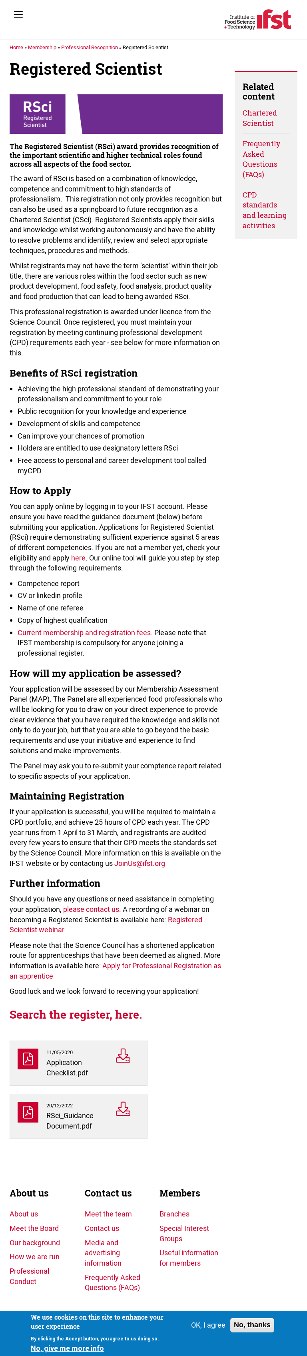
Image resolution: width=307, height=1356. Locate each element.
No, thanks (252, 1325)
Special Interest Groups (184, 1233)
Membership (42, 47)
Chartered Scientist (260, 118)
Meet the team (108, 1213)
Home (16, 47)
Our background (35, 1242)
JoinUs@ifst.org (139, 863)
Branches (174, 1213)
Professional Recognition (89, 47)
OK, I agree (208, 1325)
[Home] (257, 19)
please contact (87, 909)
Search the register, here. (77, 1014)
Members (179, 1193)
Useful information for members (188, 1258)
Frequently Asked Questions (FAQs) (261, 159)
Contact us (108, 1193)
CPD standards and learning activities (265, 210)
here (78, 557)
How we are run (35, 1256)
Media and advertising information (103, 1253)
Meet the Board (34, 1228)
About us (29, 1193)
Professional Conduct (29, 1276)
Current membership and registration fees (84, 632)
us (115, 909)
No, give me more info (67, 1348)
